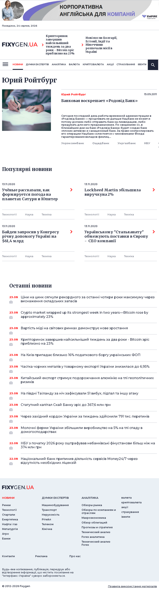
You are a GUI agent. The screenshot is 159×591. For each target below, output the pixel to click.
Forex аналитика (93, 536)
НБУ (147, 143)
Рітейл (46, 519)
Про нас (75, 556)
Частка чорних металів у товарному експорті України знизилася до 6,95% (85, 367)
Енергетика (10, 519)
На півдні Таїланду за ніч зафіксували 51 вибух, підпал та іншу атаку (79, 393)
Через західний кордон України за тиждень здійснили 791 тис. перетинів (85, 416)
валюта (74, 64)
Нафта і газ (9, 524)
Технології (9, 214)
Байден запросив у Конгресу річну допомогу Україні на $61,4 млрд (30, 236)
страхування (126, 64)
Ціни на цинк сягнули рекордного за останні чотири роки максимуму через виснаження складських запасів (88, 299)
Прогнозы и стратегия (97, 527)
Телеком (48, 524)
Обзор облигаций (94, 522)
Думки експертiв (37, 64)
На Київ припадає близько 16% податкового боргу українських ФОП (80, 355)
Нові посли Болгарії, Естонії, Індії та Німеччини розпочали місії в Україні (101, 45)
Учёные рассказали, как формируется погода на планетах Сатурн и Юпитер (30, 194)
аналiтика (90, 497)
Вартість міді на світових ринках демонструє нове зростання (74, 328)
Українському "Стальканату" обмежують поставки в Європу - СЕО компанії (116, 236)
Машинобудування (55, 505)
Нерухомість (50, 514)
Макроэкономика (94, 517)
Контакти (8, 556)
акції (110, 64)
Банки (6, 538)
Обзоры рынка (92, 505)
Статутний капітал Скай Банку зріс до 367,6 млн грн (66, 405)
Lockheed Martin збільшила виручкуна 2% (112, 192)
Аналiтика (59, 64)
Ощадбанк (100, 143)
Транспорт (49, 509)
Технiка (47, 214)
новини (18, 64)
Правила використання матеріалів (132, 586)
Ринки (6, 505)
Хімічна (47, 529)
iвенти (142, 64)
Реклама (41, 556)
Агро (5, 533)
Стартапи (8, 514)
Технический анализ (96, 532)
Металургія (10, 529)
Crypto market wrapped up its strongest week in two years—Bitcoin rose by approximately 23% (84, 314)
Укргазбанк (127, 143)
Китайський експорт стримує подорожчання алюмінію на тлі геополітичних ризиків (87, 380)
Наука (29, 214)
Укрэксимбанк (72, 143)
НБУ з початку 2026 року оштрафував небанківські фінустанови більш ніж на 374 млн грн (88, 445)
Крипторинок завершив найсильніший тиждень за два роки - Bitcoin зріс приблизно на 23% (60, 44)
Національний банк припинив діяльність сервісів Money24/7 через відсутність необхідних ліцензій (79, 461)
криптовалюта (93, 64)
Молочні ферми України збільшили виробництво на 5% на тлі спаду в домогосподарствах (81, 430)
